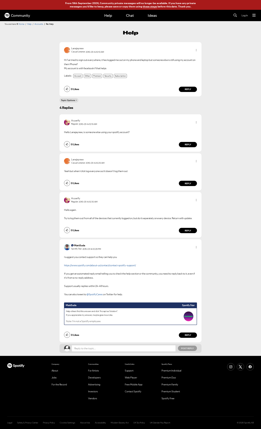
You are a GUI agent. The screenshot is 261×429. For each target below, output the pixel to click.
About (55, 370)
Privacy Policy (49, 422)
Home (21, 24)
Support (129, 370)
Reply (188, 89)
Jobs (54, 377)
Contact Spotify (133, 391)
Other (87, 76)
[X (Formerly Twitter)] (240, 366)
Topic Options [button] (68, 100)
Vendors (92, 398)
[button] (196, 50)
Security (108, 76)
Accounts (38, 24)
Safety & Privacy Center (27, 422)
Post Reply (187, 348)
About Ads (85, 422)
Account (77, 76)
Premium (97, 76)
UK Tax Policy (139, 422)
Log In (245, 15)
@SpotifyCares (95, 294)
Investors (93, 391)
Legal (9, 422)
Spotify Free (167, 398)
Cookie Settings (67, 422)
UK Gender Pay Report (160, 422)
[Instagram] (230, 366)
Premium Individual (171, 370)
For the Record (59, 384)
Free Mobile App (133, 384)
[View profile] (67, 49)
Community (20, 15)
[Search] (235, 15)
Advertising (94, 384)
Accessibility (100, 422)
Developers (94, 377)
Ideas (152, 15)
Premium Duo (168, 377)
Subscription (120, 76)
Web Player (131, 377)
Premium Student (170, 391)
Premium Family (169, 384)
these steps (150, 6)
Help (108, 15)
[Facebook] (250, 366)
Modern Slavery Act (120, 422)
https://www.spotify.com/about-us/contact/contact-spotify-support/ (100, 265)
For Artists (93, 370)
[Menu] (253, 15)
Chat (130, 15)
